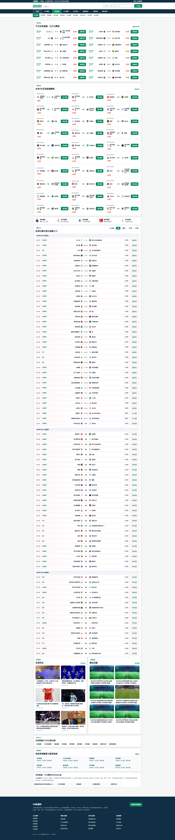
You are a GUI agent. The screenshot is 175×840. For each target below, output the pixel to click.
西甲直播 (42, 15)
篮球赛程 (118, 819)
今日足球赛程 (64, 822)
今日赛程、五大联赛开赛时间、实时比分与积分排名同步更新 (51, 1)
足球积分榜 (82, 15)
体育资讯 (118, 828)
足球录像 (90, 15)
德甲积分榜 (64, 825)
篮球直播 (96, 15)
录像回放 (85, 11)
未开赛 (130, 228)
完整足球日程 (136, 26)
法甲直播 (69, 15)
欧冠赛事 (90, 828)
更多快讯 (83, 663)
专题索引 (137, 754)
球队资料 (104, 11)
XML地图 (53, 834)
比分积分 (75, 11)
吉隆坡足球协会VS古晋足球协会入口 (43, 784)
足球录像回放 (112, 744)
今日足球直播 (47, 744)
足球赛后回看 (96, 784)
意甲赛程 (35, 823)
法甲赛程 (35, 829)
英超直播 (49, 15)
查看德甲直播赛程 (136, 804)
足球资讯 (95, 11)
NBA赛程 (118, 822)
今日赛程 (46, 11)
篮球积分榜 (119, 825)
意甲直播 (56, 15)
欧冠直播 (75, 15)
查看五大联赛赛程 (137, 1)
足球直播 (56, 11)
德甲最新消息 (92, 819)
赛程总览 (137, 89)
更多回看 (137, 663)
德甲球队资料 (64, 828)
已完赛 (136, 228)
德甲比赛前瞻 (92, 825)
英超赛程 (35, 818)
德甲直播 (62, 15)
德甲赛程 (35, 826)
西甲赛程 (35, 821)
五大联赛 (65, 11)
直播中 (124, 228)
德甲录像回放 (92, 822)
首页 (37, 11)
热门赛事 (36, 15)
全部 (118, 228)
